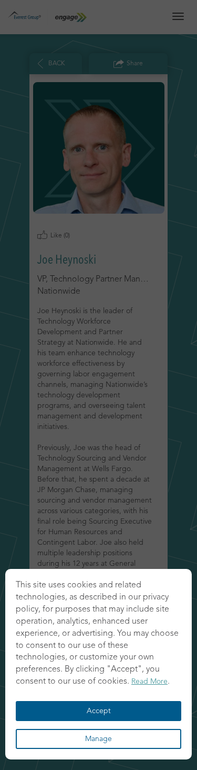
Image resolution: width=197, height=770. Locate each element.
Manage (98, 739)
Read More (149, 681)
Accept (99, 711)
